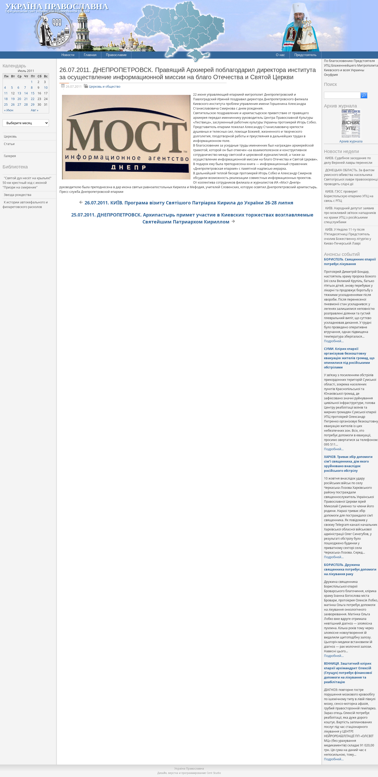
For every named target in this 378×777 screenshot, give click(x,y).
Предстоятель (305, 55)
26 (13, 104)
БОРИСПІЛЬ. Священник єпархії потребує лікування (350, 261)
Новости (67, 55)
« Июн (8, 110)
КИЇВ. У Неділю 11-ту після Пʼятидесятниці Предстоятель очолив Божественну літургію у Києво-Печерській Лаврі (347, 236)
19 (13, 99)
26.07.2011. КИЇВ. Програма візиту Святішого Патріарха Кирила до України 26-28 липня (189, 203)
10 (46, 87)
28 (26, 104)
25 (6, 104)
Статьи (9, 144)
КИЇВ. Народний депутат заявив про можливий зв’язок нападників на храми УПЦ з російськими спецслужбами (350, 215)
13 (19, 93)
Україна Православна (56, 6)
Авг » (34, 110)
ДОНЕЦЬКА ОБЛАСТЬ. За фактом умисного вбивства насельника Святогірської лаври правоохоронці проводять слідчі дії (351, 177)
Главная (90, 55)
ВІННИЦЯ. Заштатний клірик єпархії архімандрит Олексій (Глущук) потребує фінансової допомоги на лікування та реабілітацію (348, 672)
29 (32, 104)
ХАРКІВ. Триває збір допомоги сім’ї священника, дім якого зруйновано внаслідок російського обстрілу (348, 464)
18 (6, 99)
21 (26, 99)
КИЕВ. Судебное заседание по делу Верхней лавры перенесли (348, 160)
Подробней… (334, 341)
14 (26, 93)
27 (19, 104)
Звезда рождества (17, 195)
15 (32, 93)
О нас (280, 55)
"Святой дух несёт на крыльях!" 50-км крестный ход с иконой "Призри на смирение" (27, 182)
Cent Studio (214, 773)
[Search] (364, 95)
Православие (116, 55)
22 (32, 99)
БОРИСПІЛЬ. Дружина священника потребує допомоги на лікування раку (350, 569)
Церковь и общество (104, 86)
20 (19, 99)
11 (6, 93)
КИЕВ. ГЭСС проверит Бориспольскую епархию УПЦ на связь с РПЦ (348, 196)
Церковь (10, 136)
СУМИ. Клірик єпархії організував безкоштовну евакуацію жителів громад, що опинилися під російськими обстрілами (349, 358)
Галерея (10, 156)
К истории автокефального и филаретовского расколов (25, 204)
